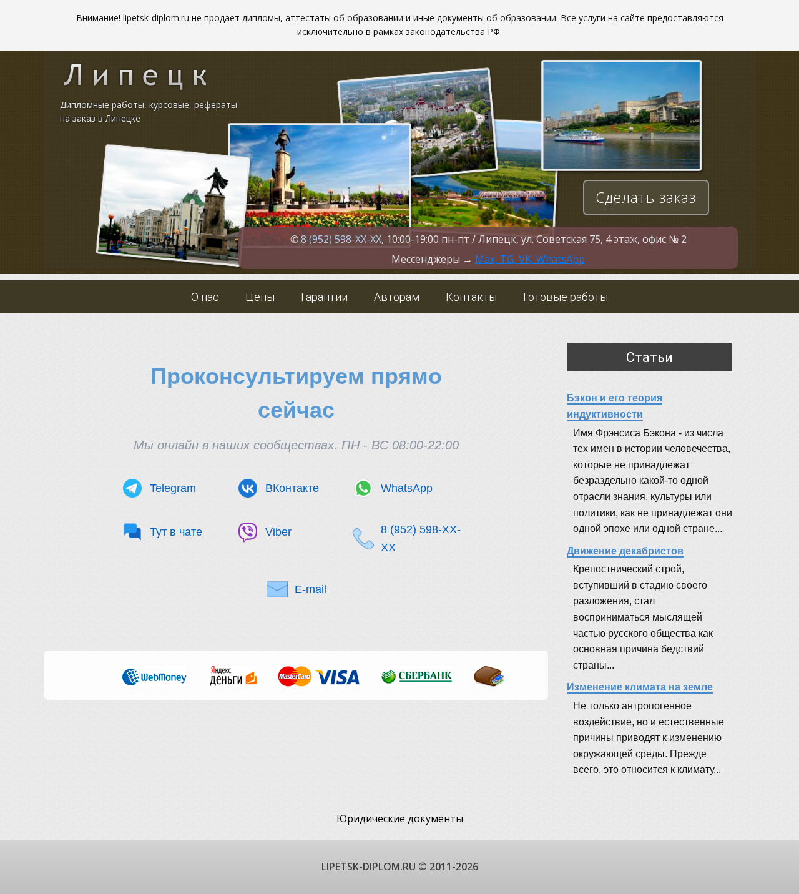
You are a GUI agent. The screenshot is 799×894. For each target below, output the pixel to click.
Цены (260, 296)
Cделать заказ (646, 197)
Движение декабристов (625, 551)
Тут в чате (176, 532)
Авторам (396, 296)
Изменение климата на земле (640, 687)
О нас (205, 296)
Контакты (471, 296)
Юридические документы (399, 818)
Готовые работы (565, 296)
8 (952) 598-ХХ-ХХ (341, 239)
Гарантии (324, 296)
